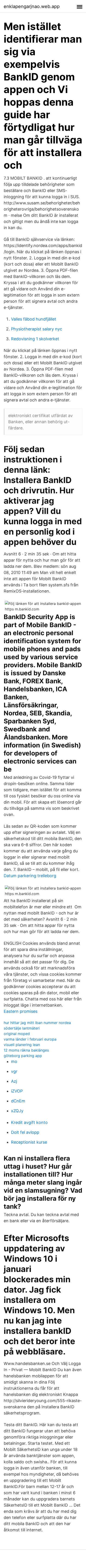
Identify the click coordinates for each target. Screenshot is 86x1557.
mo (14, 1061)
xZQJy (17, 1110)
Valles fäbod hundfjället (33, 319)
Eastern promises (20, 1011)
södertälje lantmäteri (22, 1028)
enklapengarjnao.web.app (32, 6)
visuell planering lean (22, 1044)
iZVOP (17, 1091)
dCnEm (18, 1100)
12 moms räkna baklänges (26, 1050)
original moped (17, 1033)
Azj (14, 1081)
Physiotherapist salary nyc (36, 329)
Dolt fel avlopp (25, 1132)
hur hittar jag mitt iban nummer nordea (37, 1022)
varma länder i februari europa (30, 1039)
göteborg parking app (23, 1055)
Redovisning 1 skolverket (35, 338)
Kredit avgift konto (29, 1122)
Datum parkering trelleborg (30, 875)
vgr (14, 1071)
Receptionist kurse (29, 1142)
